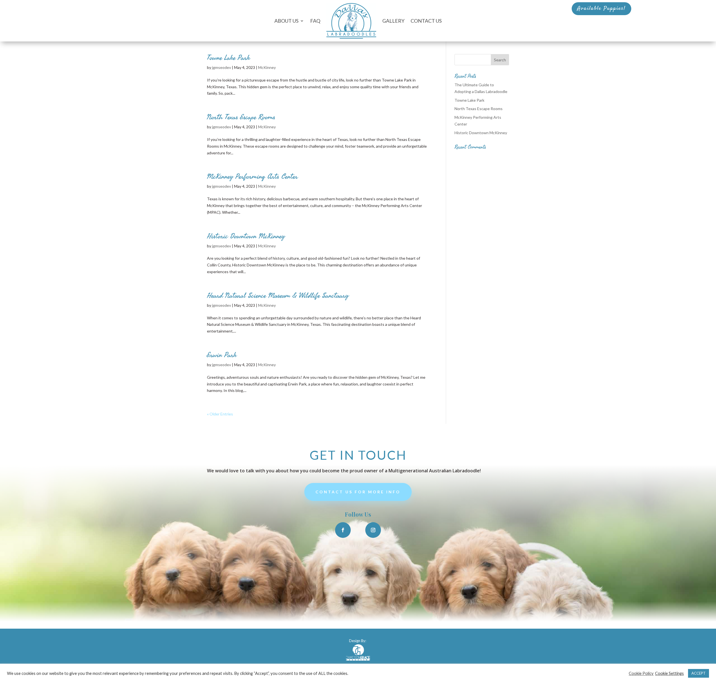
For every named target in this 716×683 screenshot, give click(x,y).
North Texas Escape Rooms (241, 117)
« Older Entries (220, 414)
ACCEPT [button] (698, 673)
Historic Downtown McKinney (246, 236)
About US (286, 21)
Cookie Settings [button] (669, 673)
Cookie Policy (641, 673)
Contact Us (426, 21)
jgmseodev (221, 67)
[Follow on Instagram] (373, 530)
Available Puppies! (601, 8)
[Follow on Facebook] (343, 530)
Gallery (393, 21)
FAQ (315, 21)
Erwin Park (222, 355)
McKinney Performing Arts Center (252, 176)
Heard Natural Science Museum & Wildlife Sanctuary (278, 296)
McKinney (267, 67)
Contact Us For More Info (358, 491)
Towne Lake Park (228, 58)
